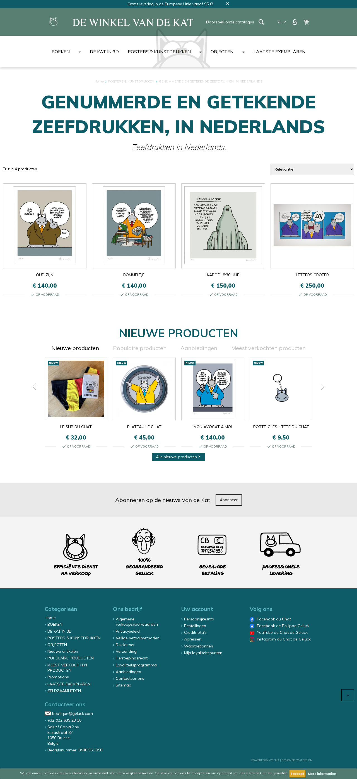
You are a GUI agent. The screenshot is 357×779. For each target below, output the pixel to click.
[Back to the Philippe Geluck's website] (53, 22)
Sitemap (123, 685)
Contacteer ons (130, 678)
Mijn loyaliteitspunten (203, 652)
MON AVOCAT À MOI (213, 426)
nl (282, 21)
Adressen (192, 639)
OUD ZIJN (44, 274)
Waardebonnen (198, 646)
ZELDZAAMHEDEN (64, 690)
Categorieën (61, 608)
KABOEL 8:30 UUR (223, 274)
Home (50, 617)
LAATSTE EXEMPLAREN (279, 51)
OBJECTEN (222, 51)
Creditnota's (195, 632)
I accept (297, 773)
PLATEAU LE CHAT (144, 426)
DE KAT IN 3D (104, 51)
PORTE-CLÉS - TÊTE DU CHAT (281, 426)
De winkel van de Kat (133, 22)
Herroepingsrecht (132, 658)
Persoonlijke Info (199, 619)
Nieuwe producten (75, 347)
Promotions (58, 676)
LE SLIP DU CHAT (76, 426)
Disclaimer (125, 644)
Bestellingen (195, 625)
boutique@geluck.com (72, 713)
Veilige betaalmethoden (138, 637)
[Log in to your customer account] (295, 21)
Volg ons (261, 608)
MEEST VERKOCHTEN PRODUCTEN (67, 667)
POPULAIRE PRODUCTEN (70, 658)
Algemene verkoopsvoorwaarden (137, 622)
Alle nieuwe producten (178, 456)
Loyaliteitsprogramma (136, 665)
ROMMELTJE (133, 274)
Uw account (197, 608)
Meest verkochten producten (268, 347)
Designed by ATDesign (296, 760)
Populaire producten (140, 347)
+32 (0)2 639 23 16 (64, 720)
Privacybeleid (128, 631)
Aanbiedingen (198, 347)
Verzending (126, 651)
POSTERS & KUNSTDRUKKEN (159, 51)
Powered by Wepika (265, 760)
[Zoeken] (261, 22)
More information (322, 773)
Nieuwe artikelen (62, 651)
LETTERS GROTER (312, 274)
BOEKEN (61, 51)
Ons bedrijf (127, 608)
